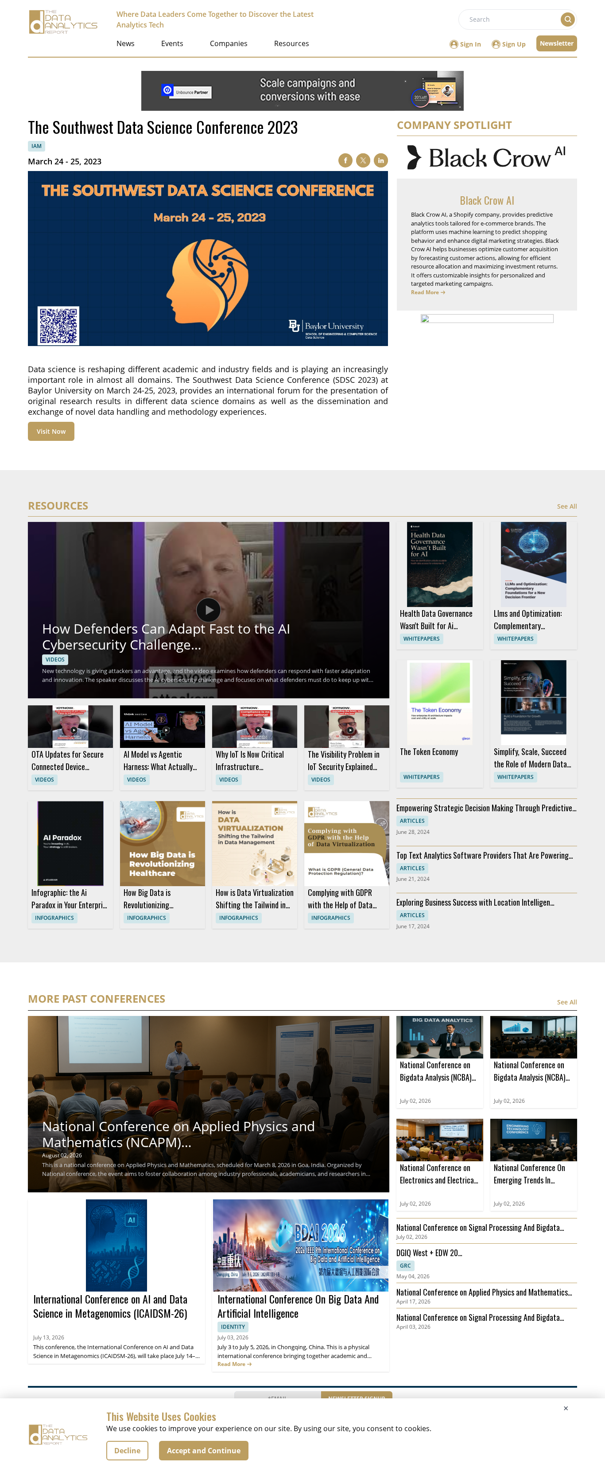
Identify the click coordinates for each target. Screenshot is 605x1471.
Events (172, 43)
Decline (127, 1450)
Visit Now (51, 431)
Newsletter (557, 43)
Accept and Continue (203, 1450)
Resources (291, 43)
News (125, 43)
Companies (229, 43)
